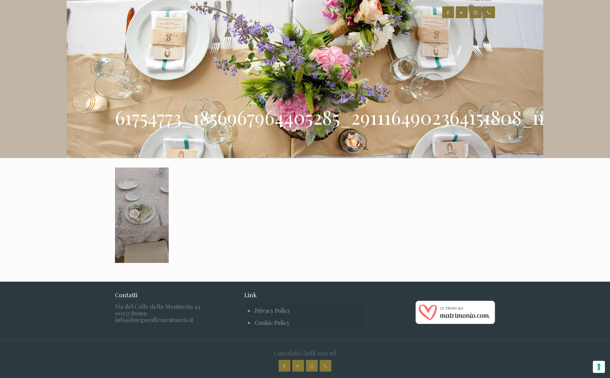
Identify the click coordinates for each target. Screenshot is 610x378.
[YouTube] (461, 12)
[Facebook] (448, 12)
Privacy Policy (272, 310)
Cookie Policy (272, 322)
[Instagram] (475, 12)
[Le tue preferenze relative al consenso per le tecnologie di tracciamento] (599, 367)
